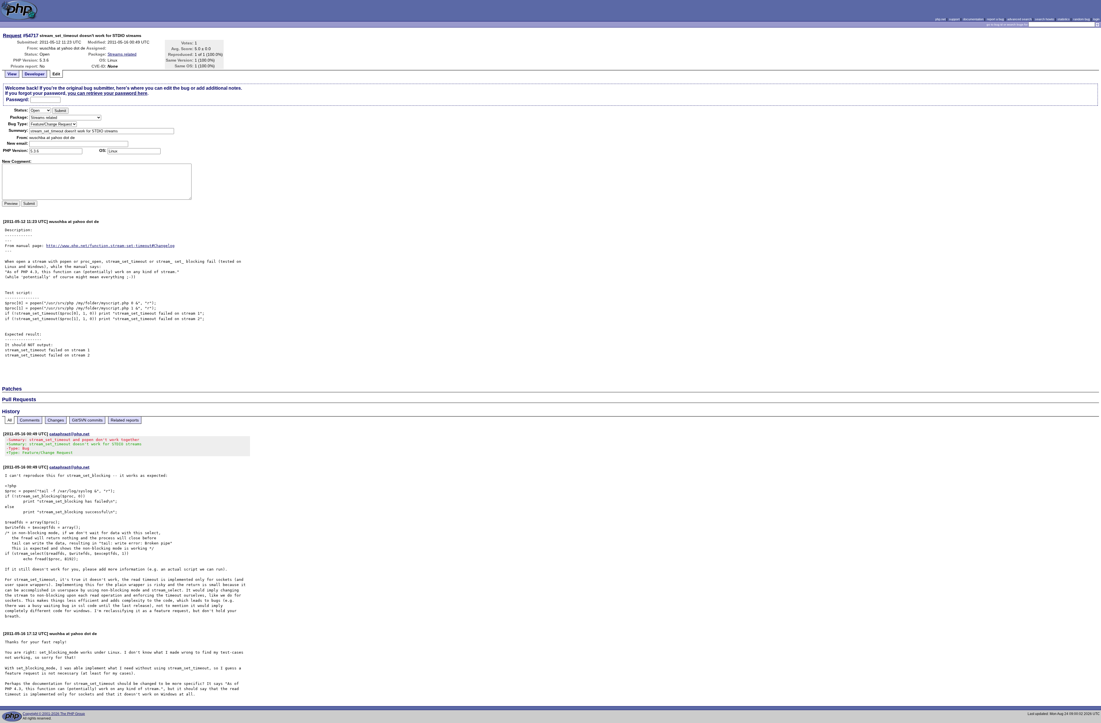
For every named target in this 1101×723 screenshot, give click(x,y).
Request (12, 35)
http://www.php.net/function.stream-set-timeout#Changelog (110, 246)
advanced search (1019, 19)
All (9, 420)
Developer (34, 74)
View (12, 74)
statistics (1063, 19)
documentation (973, 19)
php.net (940, 19)
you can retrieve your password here (107, 93)
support (954, 19)
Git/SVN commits (87, 420)
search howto (1044, 19)
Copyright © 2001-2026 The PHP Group (54, 714)
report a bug (995, 19)
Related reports (125, 420)
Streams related (122, 54)
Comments (30, 420)
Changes (56, 420)
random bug (1081, 19)
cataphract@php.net (69, 434)
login (1096, 19)
